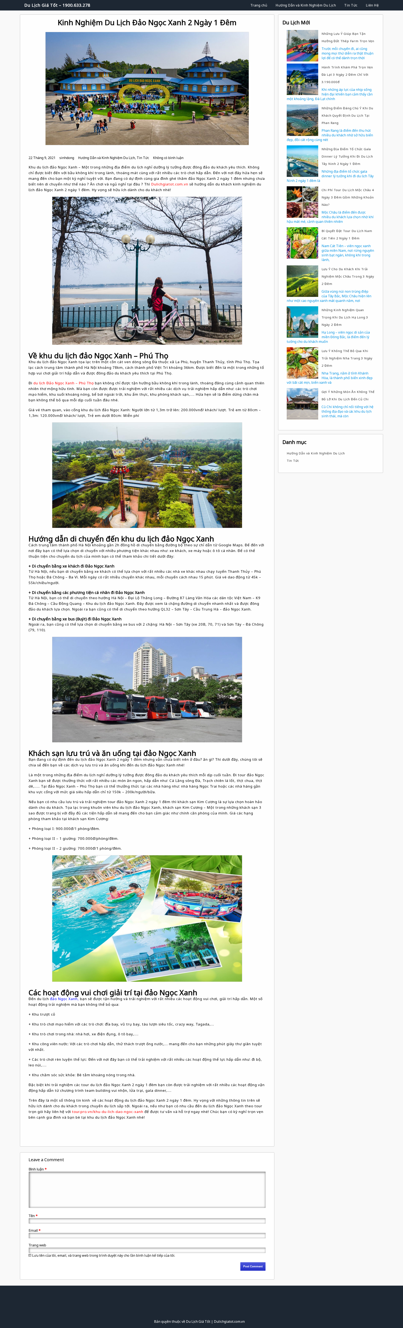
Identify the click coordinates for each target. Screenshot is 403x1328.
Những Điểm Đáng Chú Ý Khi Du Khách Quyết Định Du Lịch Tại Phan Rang (347, 115)
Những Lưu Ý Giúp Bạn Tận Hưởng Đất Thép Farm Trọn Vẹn (348, 37)
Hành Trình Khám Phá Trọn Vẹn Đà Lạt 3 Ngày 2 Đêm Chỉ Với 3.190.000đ (347, 74)
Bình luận (38, 1169)
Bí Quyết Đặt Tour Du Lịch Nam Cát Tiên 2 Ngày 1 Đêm (347, 234)
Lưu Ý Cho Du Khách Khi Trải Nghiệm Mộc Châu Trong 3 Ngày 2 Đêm (348, 276)
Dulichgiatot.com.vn (169, 184)
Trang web (37, 1245)
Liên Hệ (372, 5)
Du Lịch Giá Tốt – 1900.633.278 (57, 5)
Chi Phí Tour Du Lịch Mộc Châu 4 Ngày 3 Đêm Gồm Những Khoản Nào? (348, 197)
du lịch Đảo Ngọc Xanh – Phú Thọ (63, 383)
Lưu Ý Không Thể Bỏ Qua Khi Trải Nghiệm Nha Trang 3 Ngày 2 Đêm (347, 358)
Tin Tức (350, 5)
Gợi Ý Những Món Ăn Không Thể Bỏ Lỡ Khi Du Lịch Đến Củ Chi (348, 395)
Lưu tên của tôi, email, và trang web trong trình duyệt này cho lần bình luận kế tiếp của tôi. (103, 1255)
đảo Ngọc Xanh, (64, 998)
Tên (33, 1215)
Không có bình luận (168, 157)
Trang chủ (258, 5)
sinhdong (66, 157)
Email (35, 1230)
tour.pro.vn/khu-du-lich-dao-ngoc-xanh (107, 1111)
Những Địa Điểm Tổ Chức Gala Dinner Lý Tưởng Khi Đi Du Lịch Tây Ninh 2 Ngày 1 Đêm (347, 156)
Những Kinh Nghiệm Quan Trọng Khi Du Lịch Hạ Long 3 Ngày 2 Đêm (345, 317)
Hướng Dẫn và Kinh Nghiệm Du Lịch (306, 5)
